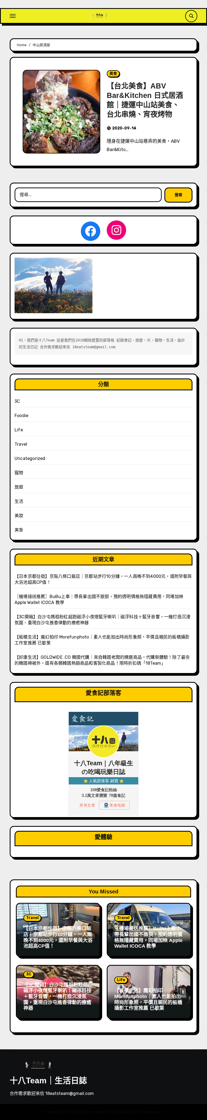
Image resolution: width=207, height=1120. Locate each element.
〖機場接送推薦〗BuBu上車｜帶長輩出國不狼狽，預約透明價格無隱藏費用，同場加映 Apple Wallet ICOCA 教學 (148, 937)
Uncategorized (30, 458)
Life (19, 429)
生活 (19, 501)
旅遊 (19, 487)
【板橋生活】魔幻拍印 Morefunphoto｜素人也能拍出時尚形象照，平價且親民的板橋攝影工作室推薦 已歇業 (148, 999)
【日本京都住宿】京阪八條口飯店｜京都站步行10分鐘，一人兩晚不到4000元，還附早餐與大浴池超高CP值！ (57, 937)
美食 (113, 73)
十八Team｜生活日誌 (48, 1080)
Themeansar (149, 1111)
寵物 (19, 472)
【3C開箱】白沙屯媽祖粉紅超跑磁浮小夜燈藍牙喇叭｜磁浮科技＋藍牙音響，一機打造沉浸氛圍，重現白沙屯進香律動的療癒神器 (58, 996)
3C (17, 401)
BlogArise (120, 1111)
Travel (21, 444)
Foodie (21, 415)
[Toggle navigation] (13, 16)
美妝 (19, 515)
